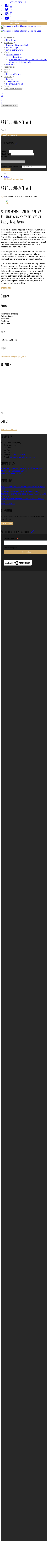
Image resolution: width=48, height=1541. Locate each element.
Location (8, 76)
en (11, 9)
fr (11, 14)
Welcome (8, 38)
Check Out (5, 154)
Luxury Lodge (12, 47)
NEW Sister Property (13, 88)
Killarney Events (13, 74)
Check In (5, 151)
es (11, 11)
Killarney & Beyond (14, 84)
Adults (4, 157)
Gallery (7, 69)
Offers (7, 52)
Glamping (8, 42)
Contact (7, 86)
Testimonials (9, 67)
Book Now (5, 288)
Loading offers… (16, 57)
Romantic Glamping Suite (17, 45)
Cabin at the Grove (14, 50)
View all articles (8, 503)
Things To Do (12, 81)
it (10, 16)
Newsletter (11, 40)
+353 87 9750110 (18, 2)
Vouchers (10, 64)
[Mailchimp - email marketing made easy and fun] (18, 565)
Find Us (9, 79)
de (11, 6)
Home (6, 176)
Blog (6, 71)
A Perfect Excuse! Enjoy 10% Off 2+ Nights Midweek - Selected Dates (28, 60)
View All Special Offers (11, 473)
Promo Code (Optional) (11, 166)
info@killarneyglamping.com (13, 356)
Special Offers (12, 54)
